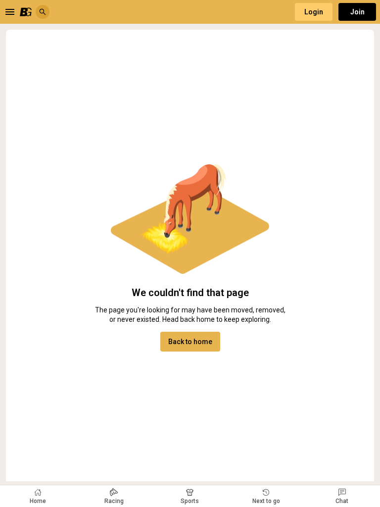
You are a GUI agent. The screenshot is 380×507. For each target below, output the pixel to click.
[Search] (42, 12)
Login (313, 12)
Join (357, 12)
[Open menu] (10, 12)
